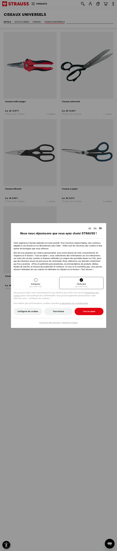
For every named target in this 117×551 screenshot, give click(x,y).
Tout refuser (58, 311)
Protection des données (50, 323)
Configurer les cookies (28, 311)
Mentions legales (70, 323)
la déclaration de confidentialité (74, 303)
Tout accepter (89, 311)
